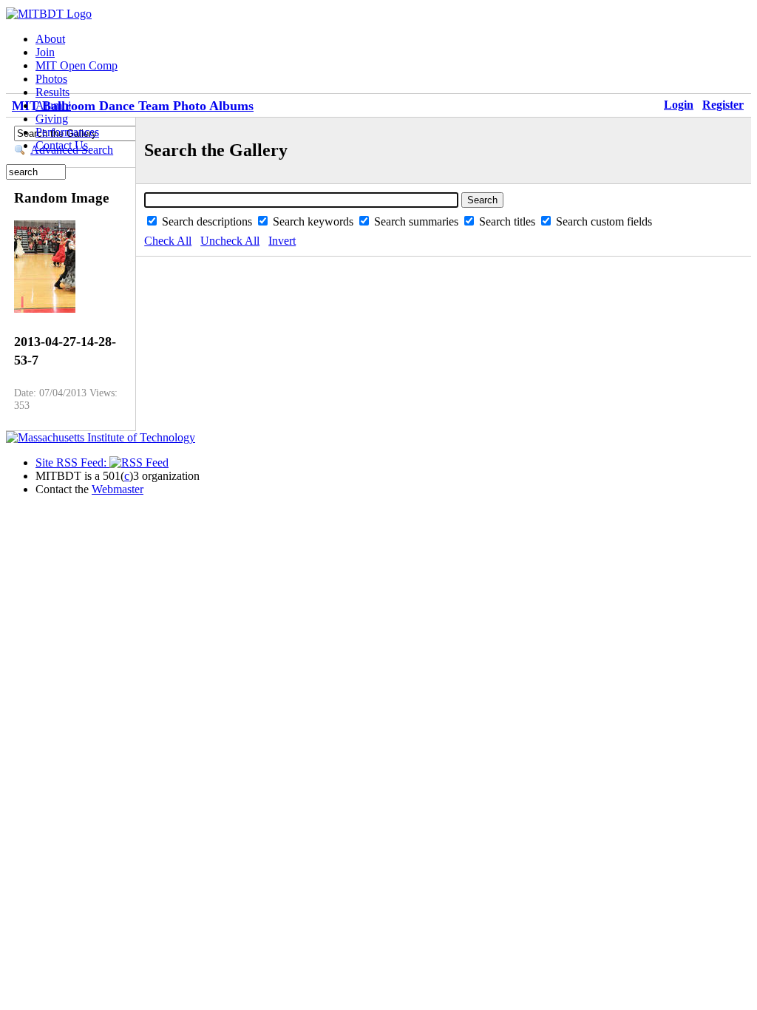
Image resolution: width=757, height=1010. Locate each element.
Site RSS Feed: (72, 462)
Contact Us (61, 145)
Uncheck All (229, 240)
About (50, 39)
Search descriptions (208, 221)
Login (678, 104)
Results (52, 92)
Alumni (53, 105)
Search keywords (314, 221)
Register (723, 104)
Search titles (508, 221)
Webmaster (117, 489)
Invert (282, 240)
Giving (51, 118)
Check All (167, 240)
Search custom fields (604, 221)
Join (45, 52)
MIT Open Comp (76, 65)
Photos (51, 78)
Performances (67, 132)
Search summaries (417, 221)
